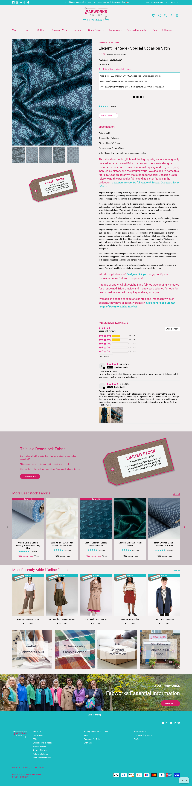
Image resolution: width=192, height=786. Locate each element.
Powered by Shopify (20, 777)
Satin (117, 43)
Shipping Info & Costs (42, 743)
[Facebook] (13, 2)
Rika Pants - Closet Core (28, 619)
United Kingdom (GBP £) (155, 2)
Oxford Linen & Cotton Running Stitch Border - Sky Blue (28, 545)
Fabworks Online (106, 43)
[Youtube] (21, 2)
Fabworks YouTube (92, 739)
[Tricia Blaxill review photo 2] (117, 415)
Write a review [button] (172, 329)
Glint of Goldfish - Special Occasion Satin (96, 544)
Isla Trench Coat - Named (96, 619)
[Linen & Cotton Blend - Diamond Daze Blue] (164, 518)
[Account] (171, 15)
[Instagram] (17, 2)
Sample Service (39, 746)
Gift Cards (88, 743)
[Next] (88, 92)
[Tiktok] (24, 2)
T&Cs (136, 739)
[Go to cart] (177, 15)
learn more (170, 703)
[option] (52, 92)
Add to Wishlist (108, 115)
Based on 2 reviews (107, 331)
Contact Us (38, 735)
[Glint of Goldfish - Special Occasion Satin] (96, 518)
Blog (86, 735)
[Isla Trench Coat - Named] (96, 595)
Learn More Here (30, 476)
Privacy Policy (140, 732)
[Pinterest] (28, 2)
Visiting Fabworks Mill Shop (96, 732)
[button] (105, 336)
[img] (113, 364)
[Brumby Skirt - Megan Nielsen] (62, 595)
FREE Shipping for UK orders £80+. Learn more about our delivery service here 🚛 (96, 2)
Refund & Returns (40, 754)
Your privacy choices (42, 758)
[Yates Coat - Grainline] (164, 595)
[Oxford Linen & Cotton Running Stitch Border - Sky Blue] (28, 518)
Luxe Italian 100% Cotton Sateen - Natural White (62, 544)
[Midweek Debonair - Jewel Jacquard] (130, 518)
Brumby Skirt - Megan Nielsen (62, 619)
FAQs (35, 739)
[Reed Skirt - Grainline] (130, 595)
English (173, 2)
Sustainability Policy (143, 735)
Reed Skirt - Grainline (130, 619)
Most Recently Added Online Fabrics (40, 570)
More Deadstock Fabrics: (31, 493)
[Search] (165, 15)
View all (176, 494)
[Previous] (16, 92)
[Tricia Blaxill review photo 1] (104, 415)
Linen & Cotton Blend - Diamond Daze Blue (164, 544)
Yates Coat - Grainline (164, 619)
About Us (37, 732)
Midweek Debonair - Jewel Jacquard (130, 544)
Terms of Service (40, 750)
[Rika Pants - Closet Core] (28, 595)
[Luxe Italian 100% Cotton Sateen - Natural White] (62, 518)
